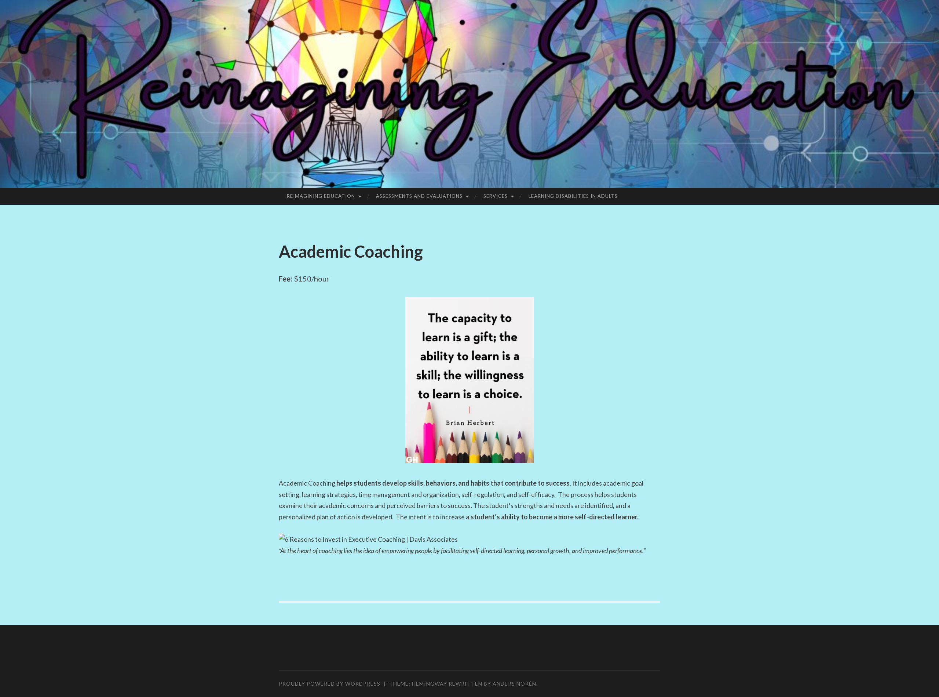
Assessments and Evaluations (419, 196)
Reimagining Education (321, 196)
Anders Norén (514, 683)
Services (495, 196)
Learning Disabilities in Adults (573, 196)
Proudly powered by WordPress (329, 683)
